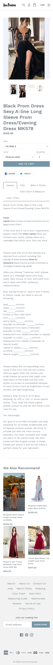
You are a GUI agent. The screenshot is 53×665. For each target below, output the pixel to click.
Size (5, 141)
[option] (13, 89)
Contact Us (39, 583)
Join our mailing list (26, 617)
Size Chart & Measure (32, 191)
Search (11, 583)
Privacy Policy (26, 608)
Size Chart (35, 593)
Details (10, 185)
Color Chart (12, 197)
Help (10, 588)
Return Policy (38, 185)
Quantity (41, 152)
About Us (24, 583)
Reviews (17, 603)
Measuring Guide (17, 598)
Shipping (40, 588)
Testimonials (38, 598)
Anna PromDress (29, 662)
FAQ (22, 185)
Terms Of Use (32, 603)
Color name (29, 234)
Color (6, 152)
